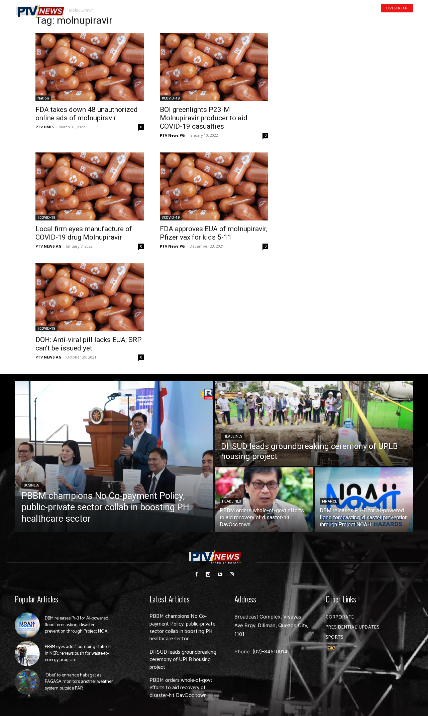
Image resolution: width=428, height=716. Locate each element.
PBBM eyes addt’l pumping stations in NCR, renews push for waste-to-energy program (78, 653)
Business (31, 485)
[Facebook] (379, 18)
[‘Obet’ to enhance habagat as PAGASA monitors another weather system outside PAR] (27, 682)
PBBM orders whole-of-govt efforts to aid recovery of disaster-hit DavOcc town (180, 688)
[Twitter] (411, 18)
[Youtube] (400, 18)
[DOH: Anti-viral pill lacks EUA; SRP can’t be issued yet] (89, 297)
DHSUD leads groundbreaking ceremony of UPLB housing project (182, 660)
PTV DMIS (44, 126)
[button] (82, 8)
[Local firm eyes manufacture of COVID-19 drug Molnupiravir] (89, 186)
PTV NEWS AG (48, 246)
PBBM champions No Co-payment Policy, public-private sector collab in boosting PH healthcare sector (182, 627)
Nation (43, 98)
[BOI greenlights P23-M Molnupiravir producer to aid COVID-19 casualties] (214, 67)
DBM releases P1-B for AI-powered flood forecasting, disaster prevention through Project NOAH (78, 624)
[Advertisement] (338, 59)
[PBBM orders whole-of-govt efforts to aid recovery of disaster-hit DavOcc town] (264, 499)
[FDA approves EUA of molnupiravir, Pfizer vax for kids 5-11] (214, 186)
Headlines (232, 436)
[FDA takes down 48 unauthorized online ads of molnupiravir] (89, 67)
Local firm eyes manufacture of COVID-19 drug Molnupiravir (83, 233)
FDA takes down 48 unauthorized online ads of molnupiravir (86, 114)
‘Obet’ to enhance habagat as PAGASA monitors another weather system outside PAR (79, 681)
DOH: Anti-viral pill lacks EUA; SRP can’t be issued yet (88, 344)
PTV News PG (172, 135)
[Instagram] (231, 574)
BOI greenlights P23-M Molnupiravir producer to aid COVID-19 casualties (203, 118)
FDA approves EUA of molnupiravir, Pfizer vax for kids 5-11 (214, 233)
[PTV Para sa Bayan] (40, 11)
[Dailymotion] (390, 18)
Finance (329, 501)
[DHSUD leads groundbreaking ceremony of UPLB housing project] (314, 423)
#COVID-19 (171, 98)
